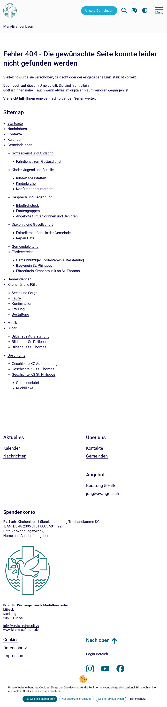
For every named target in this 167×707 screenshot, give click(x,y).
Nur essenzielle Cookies (76, 698)
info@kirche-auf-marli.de (21, 625)
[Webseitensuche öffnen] (124, 10)
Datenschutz (137, 698)
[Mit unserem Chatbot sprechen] (134, 9)
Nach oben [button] (98, 640)
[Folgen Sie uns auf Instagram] (90, 669)
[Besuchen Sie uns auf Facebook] (120, 669)
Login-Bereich (97, 654)
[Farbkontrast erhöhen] (144, 10)
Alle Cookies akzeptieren (40, 698)
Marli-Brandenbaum (18, 26)
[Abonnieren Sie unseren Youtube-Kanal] (105, 669)
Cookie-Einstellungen (111, 698)
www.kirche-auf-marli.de (21, 630)
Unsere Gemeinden (99, 11)
